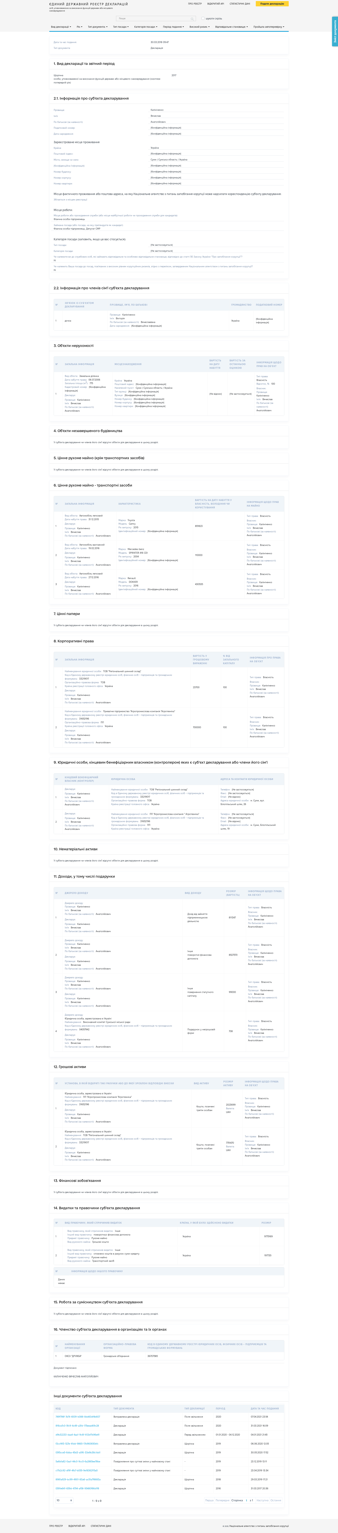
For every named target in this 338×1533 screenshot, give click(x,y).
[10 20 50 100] (64, 1500)
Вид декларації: (60, 26)
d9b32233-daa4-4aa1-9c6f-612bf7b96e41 (77, 1434)
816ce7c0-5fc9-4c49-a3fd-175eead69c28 (77, 1425)
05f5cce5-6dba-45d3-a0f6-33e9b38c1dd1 (78, 1452)
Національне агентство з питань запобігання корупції (259, 1526)
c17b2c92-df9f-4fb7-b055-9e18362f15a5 (77, 1470)
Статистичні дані (240, 3)
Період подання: (172, 26)
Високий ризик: (199, 26)
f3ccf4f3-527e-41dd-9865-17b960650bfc (77, 1443)
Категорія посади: (144, 26)
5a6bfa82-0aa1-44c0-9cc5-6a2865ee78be (78, 1461)
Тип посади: (120, 26)
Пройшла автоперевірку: (268, 26)
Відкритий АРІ (215, 3)
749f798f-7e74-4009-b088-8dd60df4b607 (78, 1416)
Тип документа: (96, 26)
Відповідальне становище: (230, 26)
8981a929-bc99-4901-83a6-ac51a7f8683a (78, 1479)
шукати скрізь (214, 18)
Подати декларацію (272, 3)
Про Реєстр (195, 3)
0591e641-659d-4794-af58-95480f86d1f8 (77, 1488)
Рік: (78, 26)
